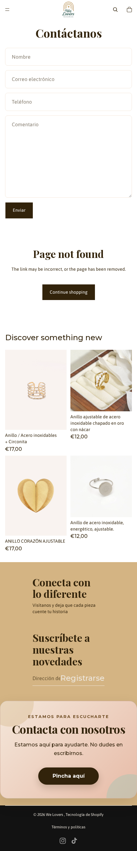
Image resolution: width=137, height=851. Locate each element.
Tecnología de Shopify (85, 814)
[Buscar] (115, 10)
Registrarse (82, 678)
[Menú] (7, 9)
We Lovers (55, 814)
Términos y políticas (68, 827)
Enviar (19, 210)
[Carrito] (129, 10)
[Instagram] (63, 841)
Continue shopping (69, 292)
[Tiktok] (74, 841)
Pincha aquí (69, 776)
